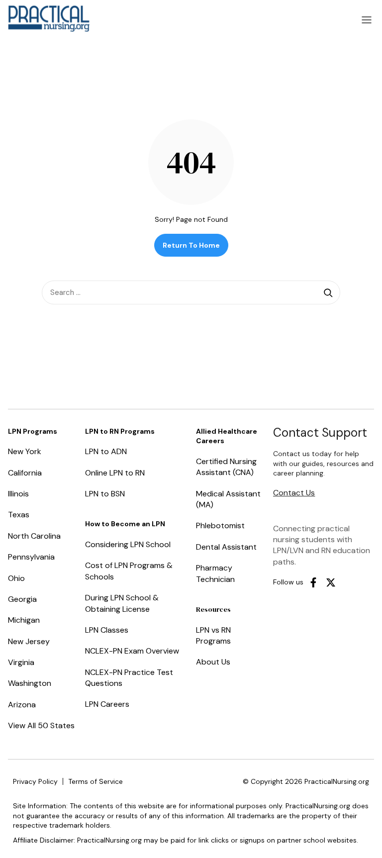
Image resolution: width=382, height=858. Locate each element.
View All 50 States (41, 725)
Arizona (22, 704)
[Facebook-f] (313, 582)
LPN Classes (106, 630)
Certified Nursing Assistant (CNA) (226, 466)
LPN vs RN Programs (213, 635)
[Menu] (366, 20)
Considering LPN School (128, 544)
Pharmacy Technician (215, 573)
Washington (29, 683)
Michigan (24, 620)
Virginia (21, 662)
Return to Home (191, 245)
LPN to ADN (106, 451)
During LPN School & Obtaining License (122, 603)
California (25, 473)
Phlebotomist (220, 525)
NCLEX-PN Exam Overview (132, 651)
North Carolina (34, 536)
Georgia (22, 599)
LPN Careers (107, 704)
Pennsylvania (31, 557)
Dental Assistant (226, 547)
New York (24, 451)
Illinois (18, 493)
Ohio (16, 578)
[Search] (328, 292)
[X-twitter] (331, 582)
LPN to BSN (105, 493)
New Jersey (29, 641)
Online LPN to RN (115, 473)
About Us (213, 662)
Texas (18, 514)
